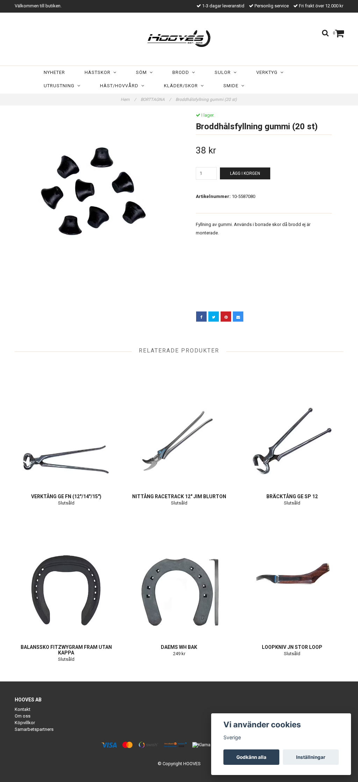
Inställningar (310, 757)
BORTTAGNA (156, 99)
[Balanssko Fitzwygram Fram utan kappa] (66, 574)
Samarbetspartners (34, 729)
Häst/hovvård (120, 85)
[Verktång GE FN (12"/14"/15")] (66, 423)
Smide (232, 85)
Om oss (22, 716)
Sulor (224, 72)
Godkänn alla (251, 757)
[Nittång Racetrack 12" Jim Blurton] (179, 423)
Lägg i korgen (245, 173)
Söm (143, 72)
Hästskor (99, 72)
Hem (128, 99)
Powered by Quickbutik (179, 769)
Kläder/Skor (182, 85)
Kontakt (22, 709)
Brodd (182, 72)
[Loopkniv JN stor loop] (292, 574)
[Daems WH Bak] (179, 574)
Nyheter (54, 72)
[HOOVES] (179, 37)
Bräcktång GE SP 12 (292, 496)
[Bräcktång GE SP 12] (292, 423)
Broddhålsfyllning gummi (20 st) (207, 99)
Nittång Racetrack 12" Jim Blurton (179, 496)
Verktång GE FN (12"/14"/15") (66, 496)
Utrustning (60, 85)
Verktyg (268, 72)
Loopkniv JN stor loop (292, 647)
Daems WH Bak (179, 647)
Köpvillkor (25, 722)
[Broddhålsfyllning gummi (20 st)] (94, 192)
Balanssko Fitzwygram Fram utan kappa (66, 650)
